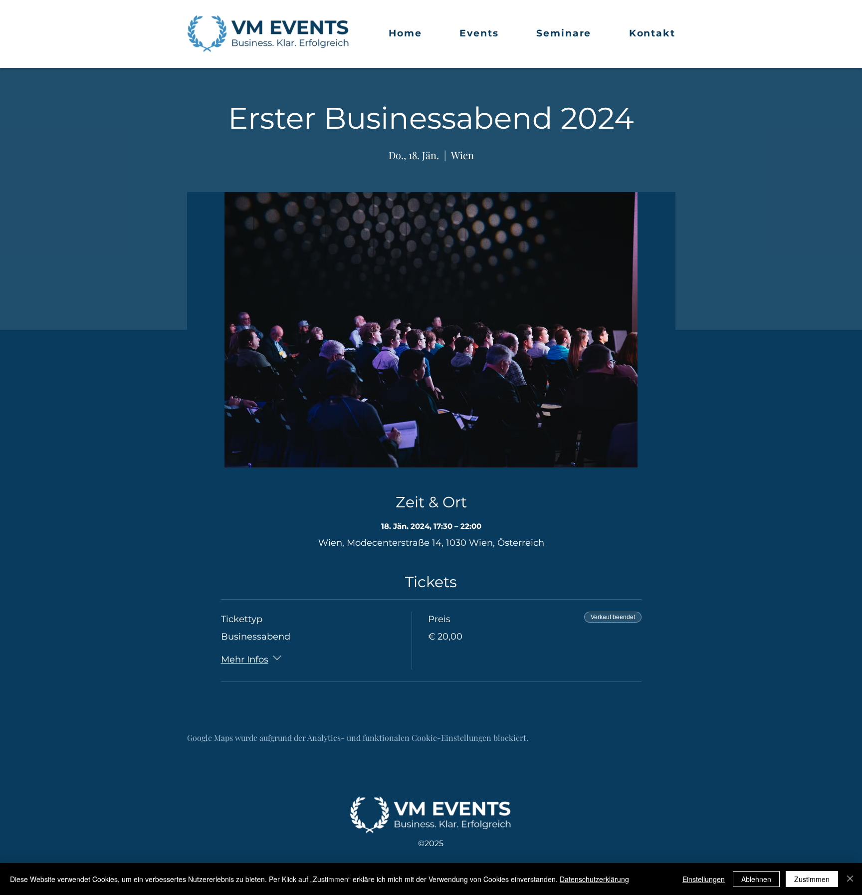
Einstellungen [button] (703, 879)
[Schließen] (850, 879)
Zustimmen (812, 879)
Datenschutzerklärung (594, 879)
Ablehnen (756, 879)
